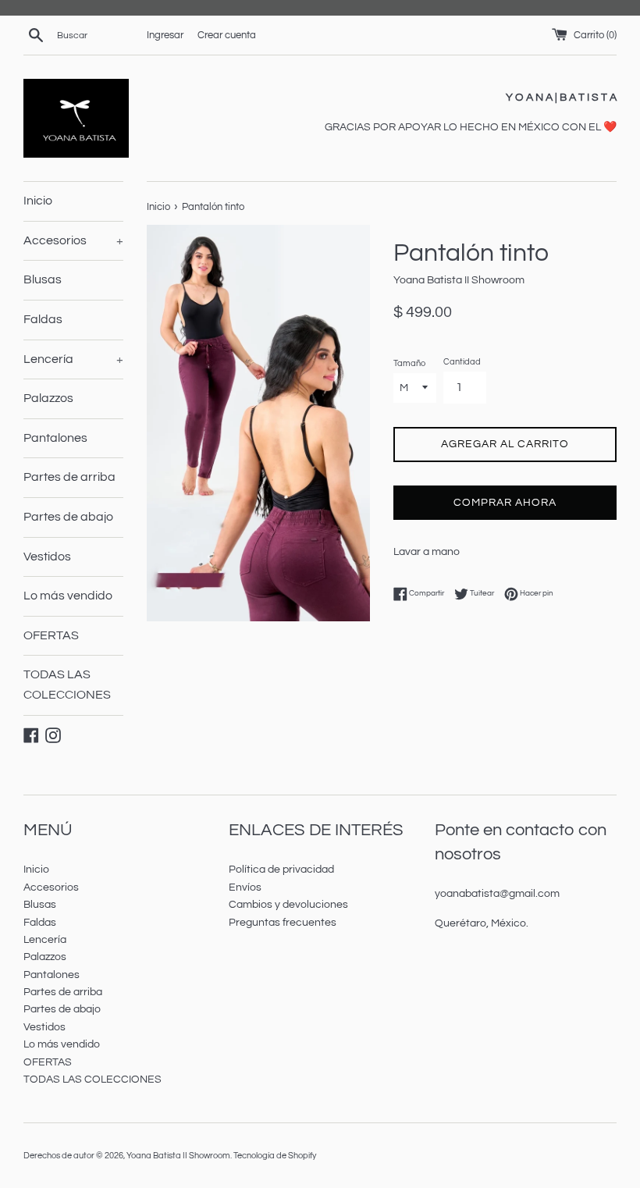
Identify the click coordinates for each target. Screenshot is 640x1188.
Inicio (37, 200)
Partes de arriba (69, 477)
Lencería (73, 359)
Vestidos (47, 556)
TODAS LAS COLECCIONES (67, 684)
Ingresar (165, 35)
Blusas (42, 279)
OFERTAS (51, 635)
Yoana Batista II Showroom (178, 1155)
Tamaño (409, 363)
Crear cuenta (226, 35)
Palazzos (48, 398)
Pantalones (55, 438)
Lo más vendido (67, 595)
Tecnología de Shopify (274, 1155)
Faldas (42, 319)
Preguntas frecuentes (282, 922)
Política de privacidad (281, 869)
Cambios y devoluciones (288, 904)
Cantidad (462, 361)
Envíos (245, 887)
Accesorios (73, 240)
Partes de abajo (68, 516)
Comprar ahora (504, 502)
